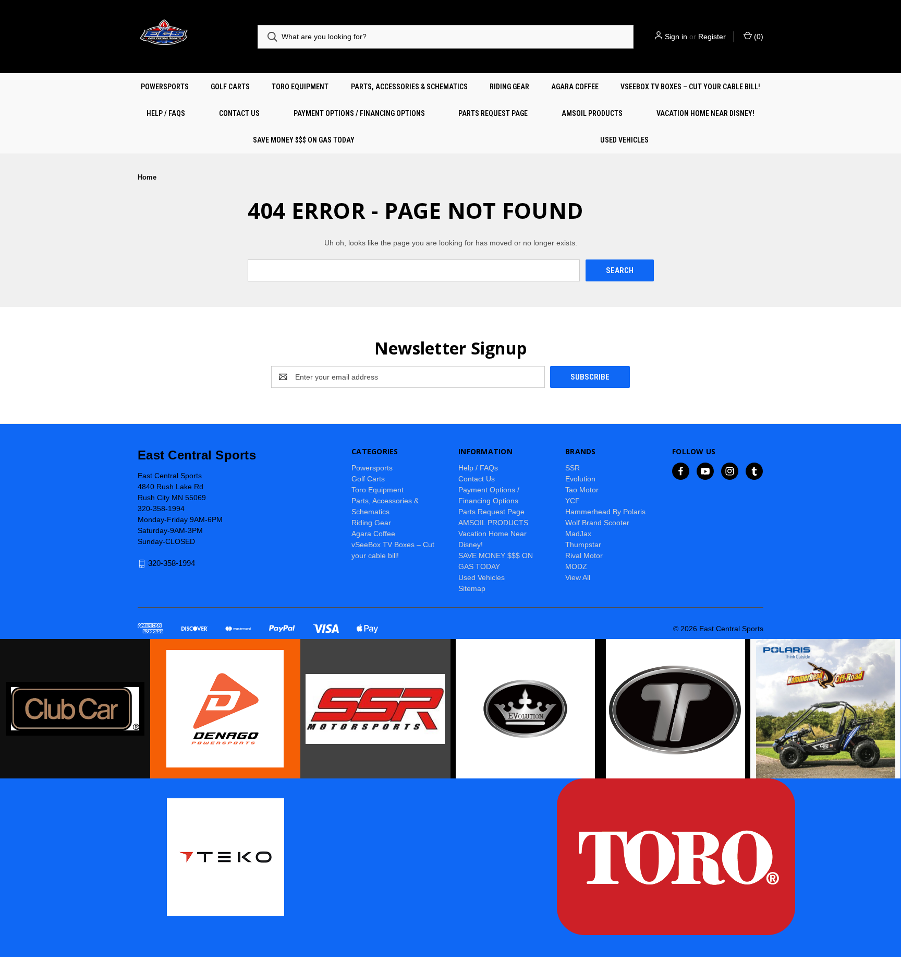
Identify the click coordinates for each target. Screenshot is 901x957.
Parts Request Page (493, 113)
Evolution (580, 479)
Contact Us (239, 113)
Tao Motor (582, 490)
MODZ (576, 566)
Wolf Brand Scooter (597, 522)
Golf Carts (230, 86)
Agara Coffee (575, 86)
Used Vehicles (624, 140)
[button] (75, 709)
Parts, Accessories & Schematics (409, 86)
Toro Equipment (300, 86)
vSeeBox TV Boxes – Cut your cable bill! (690, 86)
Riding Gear (509, 86)
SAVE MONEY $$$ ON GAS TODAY (304, 140)
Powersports (165, 86)
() (757, 36)
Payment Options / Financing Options (359, 113)
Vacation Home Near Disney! (705, 113)
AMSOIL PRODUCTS (592, 113)
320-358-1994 (171, 563)
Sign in (676, 36)
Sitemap (471, 588)
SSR (572, 468)
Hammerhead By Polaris (605, 511)
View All (577, 577)
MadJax (578, 533)
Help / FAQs (166, 113)
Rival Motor (584, 555)
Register (712, 36)
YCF (572, 501)
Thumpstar (583, 544)
